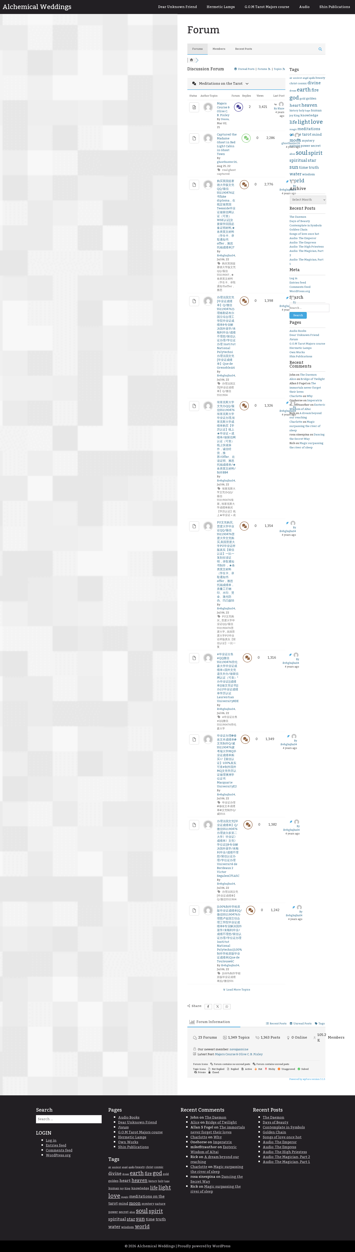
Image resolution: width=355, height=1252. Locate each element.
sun (293, 167)
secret (316, 146)
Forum (293, 339)
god (294, 98)
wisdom (308, 174)
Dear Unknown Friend (177, 7)
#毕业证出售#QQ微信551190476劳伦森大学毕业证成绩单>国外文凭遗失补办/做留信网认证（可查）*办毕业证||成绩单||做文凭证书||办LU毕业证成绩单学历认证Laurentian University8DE (228, 677)
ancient (297, 78)
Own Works (297, 352)
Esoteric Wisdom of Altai (307, 407)
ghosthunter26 (227, 162)
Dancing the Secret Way (307, 437)
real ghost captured (226, 172)
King (297, 115)
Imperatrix (314, 400)
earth (304, 90)
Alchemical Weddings (36, 7)
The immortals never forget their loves (305, 388)
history (293, 110)
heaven (309, 105)
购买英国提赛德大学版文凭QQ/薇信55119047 (226, 269)
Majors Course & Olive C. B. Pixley (223, 109)
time (303, 167)
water (295, 174)
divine (314, 83)
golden (311, 99)
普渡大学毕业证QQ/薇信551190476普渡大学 (226, 626)
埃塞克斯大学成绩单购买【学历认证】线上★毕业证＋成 (226, 509)
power (305, 146)
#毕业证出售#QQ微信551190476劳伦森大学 (227, 722)
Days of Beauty (299, 221)
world (296, 181)
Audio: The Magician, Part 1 (306, 262)
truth (314, 167)
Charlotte (295, 396)
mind (317, 134)
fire (315, 90)
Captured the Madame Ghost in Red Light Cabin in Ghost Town (227, 144)
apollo (312, 78)
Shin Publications (334, 7)
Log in (293, 278)
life (293, 122)
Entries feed (297, 282)
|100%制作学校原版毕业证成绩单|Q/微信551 (229, 977)
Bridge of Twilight (313, 379)
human (316, 110)
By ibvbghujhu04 (288, 188)
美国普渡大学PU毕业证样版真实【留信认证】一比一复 (226, 639)
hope (307, 111)
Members (219, 49)
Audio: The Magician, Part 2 (306, 253)
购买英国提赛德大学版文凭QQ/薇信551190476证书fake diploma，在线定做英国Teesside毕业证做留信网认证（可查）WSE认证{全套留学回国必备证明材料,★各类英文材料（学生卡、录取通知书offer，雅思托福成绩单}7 (226, 214)
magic (293, 129)
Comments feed (300, 287)
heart (295, 105)
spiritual (298, 160)
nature (294, 146)
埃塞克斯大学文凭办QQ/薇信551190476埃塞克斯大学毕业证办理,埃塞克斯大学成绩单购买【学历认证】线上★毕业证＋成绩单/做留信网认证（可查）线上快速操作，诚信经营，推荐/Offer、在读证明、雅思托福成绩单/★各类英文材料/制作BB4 (226, 437)
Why (310, 396)
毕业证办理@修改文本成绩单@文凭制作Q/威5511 (226, 808)
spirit (315, 153)
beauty (320, 78)
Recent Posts (243, 49)
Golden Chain (298, 229)
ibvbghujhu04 (226, 255)
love (317, 122)
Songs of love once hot (304, 234)
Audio (304, 7)
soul (302, 153)
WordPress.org (299, 291)
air (290, 78)
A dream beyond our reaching (305, 415)
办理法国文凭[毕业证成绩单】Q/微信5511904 (226, 389)
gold (302, 98)
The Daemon (297, 217)
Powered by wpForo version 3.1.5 (307, 1079)
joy (291, 115)
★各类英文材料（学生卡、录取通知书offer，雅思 (226, 282)
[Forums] (191, 60)
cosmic (302, 83)
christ (293, 83)
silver (292, 154)
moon (295, 140)
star (312, 160)
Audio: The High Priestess (306, 246)
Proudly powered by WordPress (204, 1246)
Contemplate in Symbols (305, 225)
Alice (292, 379)
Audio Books (297, 331)
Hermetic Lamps (221, 7)
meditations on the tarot (304, 131)
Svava (225, 119)
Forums (197, 49)
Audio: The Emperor (302, 238)
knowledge (309, 115)
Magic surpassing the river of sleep (304, 426)
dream (292, 91)
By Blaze (279, 108)
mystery (308, 141)
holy (301, 110)
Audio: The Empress (302, 242)
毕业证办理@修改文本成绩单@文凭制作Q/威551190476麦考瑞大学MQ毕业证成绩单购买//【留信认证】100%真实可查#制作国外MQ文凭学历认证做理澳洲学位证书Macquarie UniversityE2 (227, 761)
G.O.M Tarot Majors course (267, 7)
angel (305, 78)
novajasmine (239, 1049)
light (304, 122)
